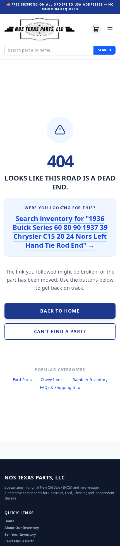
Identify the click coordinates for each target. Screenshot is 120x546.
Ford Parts (22, 379)
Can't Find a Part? (19, 541)
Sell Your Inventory (20, 534)
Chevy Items (52, 379)
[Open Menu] (110, 29)
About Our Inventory (21, 527)
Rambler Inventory (90, 379)
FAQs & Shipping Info (60, 387)
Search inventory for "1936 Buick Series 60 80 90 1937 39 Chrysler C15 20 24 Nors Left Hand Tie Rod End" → (60, 232)
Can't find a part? (60, 331)
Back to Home (60, 311)
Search (104, 50)
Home (9, 521)
